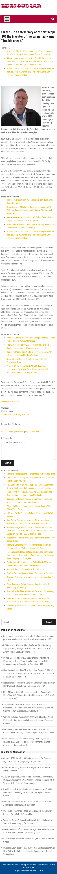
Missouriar (21, 6)
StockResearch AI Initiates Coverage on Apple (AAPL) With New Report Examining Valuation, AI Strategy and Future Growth (29, 210)
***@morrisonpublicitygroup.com (15, 414)
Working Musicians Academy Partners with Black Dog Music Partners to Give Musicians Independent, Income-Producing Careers (28, 720)
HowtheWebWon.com (10, 401)
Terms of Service (42, 865)
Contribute (30, 867)
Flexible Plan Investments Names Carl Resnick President (30, 573)
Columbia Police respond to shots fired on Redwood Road (31, 474)
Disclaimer (19, 431)
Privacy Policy (31, 865)
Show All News (7, 431)
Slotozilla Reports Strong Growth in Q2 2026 (25, 569)
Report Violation (32, 431)
